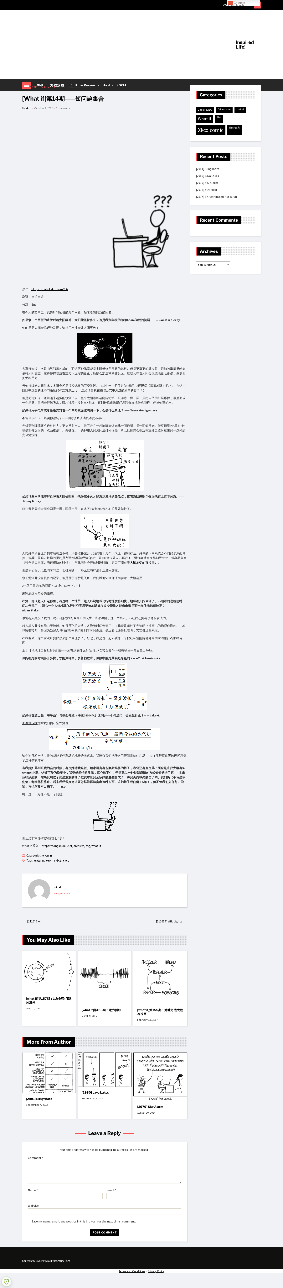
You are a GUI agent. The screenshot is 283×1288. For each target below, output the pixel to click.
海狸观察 (234, 127)
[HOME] (225, 5)
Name (33, 1190)
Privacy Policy (156, 1271)
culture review (224, 109)
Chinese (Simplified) (236, 3)
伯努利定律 (30, 723)
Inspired (240, 109)
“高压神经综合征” (83, 558)
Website (33, 1205)
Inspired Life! (245, 44)
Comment (35, 1158)
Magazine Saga (62, 1261)
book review (205, 109)
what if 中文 (54, 860)
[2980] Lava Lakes (95, 1092)
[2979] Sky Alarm (150, 1107)
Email (111, 1190)
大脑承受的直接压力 (144, 562)
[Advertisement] (126, 45)
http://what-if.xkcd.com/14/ (49, 289)
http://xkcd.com (62, 893)
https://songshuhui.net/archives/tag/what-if (71, 846)
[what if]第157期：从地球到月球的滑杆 (48, 1000)
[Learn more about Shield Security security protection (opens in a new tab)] (6, 1281)
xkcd (28, 108)
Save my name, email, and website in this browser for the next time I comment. (84, 1221)
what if (47, 855)
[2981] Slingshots (39, 1099)
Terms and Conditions (132, 1271)
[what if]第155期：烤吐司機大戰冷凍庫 (160, 1012)
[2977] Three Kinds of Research (216, 196)
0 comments (63, 108)
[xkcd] (39, 890)
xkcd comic (211, 130)
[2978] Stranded (206, 190)
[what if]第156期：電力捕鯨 (101, 1010)
